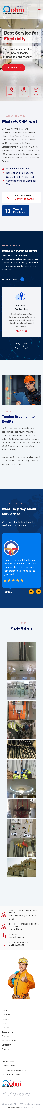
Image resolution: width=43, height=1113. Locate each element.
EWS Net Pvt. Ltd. (27, 1107)
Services (5, 1019)
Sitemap (5, 1049)
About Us (6, 1014)
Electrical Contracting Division (15, 1070)
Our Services (13, 68)
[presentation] (17, 346)
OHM (16, 1104)
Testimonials (7, 1032)
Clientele (6, 1036)
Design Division (8, 1061)
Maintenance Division (11, 1074)
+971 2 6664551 (24, 199)
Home (4, 1010)
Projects (5, 1023)
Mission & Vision (9, 1040)
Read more (21, 331)
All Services (9, 279)
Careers (5, 1027)
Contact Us (7, 1044)
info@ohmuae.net (17, 937)
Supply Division (8, 1065)
